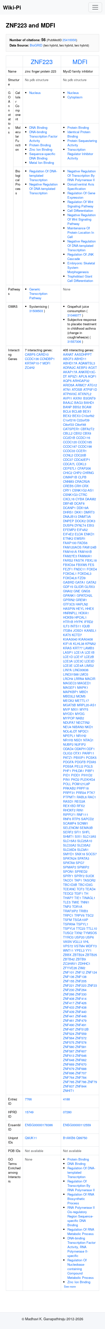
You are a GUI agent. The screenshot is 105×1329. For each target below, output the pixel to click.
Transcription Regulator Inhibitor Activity (80, 153)
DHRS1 (68, 512)
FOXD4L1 (70, 573)
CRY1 (67, 490)
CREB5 (68, 485)
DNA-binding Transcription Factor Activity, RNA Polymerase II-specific (81, 1247)
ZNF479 (80, 1020)
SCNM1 (82, 823)
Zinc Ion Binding (40, 149)
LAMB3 (89, 648)
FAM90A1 (85, 556)
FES (91, 564)
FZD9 (81, 578)
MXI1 (75, 709)
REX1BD (69, 805)
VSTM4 (79, 946)
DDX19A (83, 507)
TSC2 (89, 915)
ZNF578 (80, 1042)
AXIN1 (77, 398)
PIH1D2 (86, 775)
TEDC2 (68, 893)
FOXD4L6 (70, 578)
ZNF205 (80, 981)
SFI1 (77, 832)
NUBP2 (68, 744)
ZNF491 (80, 1024)
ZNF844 (80, 1086)
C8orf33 (68, 424)
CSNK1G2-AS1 (83, 490)
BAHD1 (89, 402)
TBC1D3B (70, 884)
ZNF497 (68, 1029)
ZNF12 (80, 972)
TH (86, 893)
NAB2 (80, 718)
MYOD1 (68, 713)
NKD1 (89, 727)
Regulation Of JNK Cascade (80, 256)
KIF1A (67, 643)
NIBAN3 (78, 727)
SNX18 (80, 854)
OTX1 (77, 753)
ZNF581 (80, 1046)
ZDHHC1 (84, 963)
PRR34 (81, 792)
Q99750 (81, 1137)
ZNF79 (92, 1081)
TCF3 (80, 889)
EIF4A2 (82, 529)
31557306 (74, 341)
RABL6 (82, 797)
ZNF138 (80, 976)
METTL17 (82, 700)
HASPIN (69, 608)
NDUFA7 (69, 722)
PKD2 (75, 779)
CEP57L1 (69, 468)
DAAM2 (90, 499)
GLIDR (79, 586)
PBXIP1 (79, 757)
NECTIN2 (83, 722)
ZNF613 (68, 1055)
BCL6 (67, 411)
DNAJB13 (70, 516)
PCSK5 (91, 757)
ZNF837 (68, 1086)
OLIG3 (67, 753)
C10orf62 (88, 415)
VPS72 (68, 946)
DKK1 (78, 512)
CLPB (82, 477)
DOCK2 (80, 521)
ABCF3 (68, 358)
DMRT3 (89, 512)
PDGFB (80, 762)
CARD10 (42, 354)
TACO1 (68, 880)
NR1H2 (81, 735)
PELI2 (78, 766)
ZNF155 (68, 981)
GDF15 (68, 586)
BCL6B (77, 411)
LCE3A (68, 661)
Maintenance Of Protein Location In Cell (80, 232)
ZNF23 (92, 985)
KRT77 (78, 648)
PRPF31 (69, 792)
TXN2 (78, 932)
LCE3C (79, 661)
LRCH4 (68, 678)
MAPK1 (82, 687)
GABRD (68, 582)
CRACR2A (82, 481)
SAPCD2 (87, 819)
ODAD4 (68, 748)
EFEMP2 (69, 529)
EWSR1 (79, 538)
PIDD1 (75, 775)
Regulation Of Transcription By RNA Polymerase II (81, 1185)
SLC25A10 (84, 840)
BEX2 (67, 415)
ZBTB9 (81, 959)
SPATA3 (83, 858)
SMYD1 (68, 854)
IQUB (86, 626)
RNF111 (82, 814)
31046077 (74, 315)
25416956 (69, 40)
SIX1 (78, 836)
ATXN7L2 (84, 393)
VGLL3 (77, 941)
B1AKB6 (69, 1137)
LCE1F (78, 656)
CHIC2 (67, 472)
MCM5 (80, 696)
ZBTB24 (78, 954)
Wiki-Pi (12, 7)
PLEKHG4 (87, 779)
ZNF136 (68, 976)
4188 (66, 1099)
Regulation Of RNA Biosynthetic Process (80, 1198)
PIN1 (66, 779)
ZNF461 (68, 1020)
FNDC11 (80, 569)
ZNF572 (80, 1038)
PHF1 (67, 770)
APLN (83, 376)
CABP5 (30, 354)
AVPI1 (67, 398)
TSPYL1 (82, 924)
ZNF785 (68, 1081)
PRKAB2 (69, 788)
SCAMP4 (69, 823)
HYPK (78, 621)
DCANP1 (69, 507)
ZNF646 (80, 1055)
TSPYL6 (69, 928)
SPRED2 (81, 871)
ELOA (79, 534)
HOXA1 (83, 613)
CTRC (83, 494)
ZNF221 (68, 985)
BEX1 (87, 411)
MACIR (90, 678)
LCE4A (79, 665)
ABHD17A (70, 363)
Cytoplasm (75, 97)
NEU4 (67, 727)
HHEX (89, 608)
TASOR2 (89, 880)
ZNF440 (80, 1011)
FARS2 (68, 560)
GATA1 (80, 582)
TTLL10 (91, 928)
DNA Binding (38, 127)
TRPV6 (79, 915)
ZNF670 (80, 1064)
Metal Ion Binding (41, 162)
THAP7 (68, 897)
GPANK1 (69, 595)
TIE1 (77, 897)
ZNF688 (80, 1068)
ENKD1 (89, 534)
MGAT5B (69, 705)
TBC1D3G (85, 884)
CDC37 (68, 459)
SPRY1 (68, 876)
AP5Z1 (73, 376)
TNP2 (67, 906)
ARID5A (68, 385)
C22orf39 (83, 420)
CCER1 (81, 450)
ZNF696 (68, 1073)
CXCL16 (68, 499)
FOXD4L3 (84, 573)
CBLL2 (68, 433)
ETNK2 (68, 538)
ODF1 (90, 748)
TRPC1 (68, 915)
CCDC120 (70, 442)
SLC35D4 (69, 849)
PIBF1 (89, 770)
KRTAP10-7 (33, 363)
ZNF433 (68, 1007)
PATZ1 (68, 757)
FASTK (79, 560)
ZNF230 (68, 989)
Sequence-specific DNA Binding (42, 155)
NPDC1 (83, 731)
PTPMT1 (69, 797)
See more (70, 1286)
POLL (67, 783)
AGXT (92, 367)
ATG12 (92, 385)
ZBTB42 (69, 959)
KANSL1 (90, 630)
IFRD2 (88, 621)
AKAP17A (70, 372)
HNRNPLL (70, 613)
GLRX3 (89, 586)
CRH (77, 485)
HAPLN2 (82, 604)
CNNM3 (68, 481)
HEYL (80, 608)
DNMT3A (84, 516)
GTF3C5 (69, 604)
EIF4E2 (68, 534)
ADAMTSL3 (86, 363)
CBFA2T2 (87, 429)
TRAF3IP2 (70, 911)
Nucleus (35, 92)
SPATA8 (69, 862)
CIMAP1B (70, 477)
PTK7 (91, 792)
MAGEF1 (69, 687)
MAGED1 (84, 683)
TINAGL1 (88, 897)
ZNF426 (80, 1003)
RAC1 (92, 797)
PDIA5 (91, 762)
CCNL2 (68, 455)
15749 (29, 1112)
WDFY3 (91, 946)
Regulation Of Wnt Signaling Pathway (80, 203)
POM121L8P (81, 783)
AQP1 (92, 376)
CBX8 (87, 433)
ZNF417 (68, 1003)
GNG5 (85, 591)
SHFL (86, 832)
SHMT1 (68, 836)
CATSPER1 (71, 429)
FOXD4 (92, 569)
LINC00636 (80, 670)
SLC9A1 (83, 849)
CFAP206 (84, 468)
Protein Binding (40, 145)
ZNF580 (68, 1046)
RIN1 (80, 810)
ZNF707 (80, 1073)
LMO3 (84, 674)
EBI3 (90, 525)
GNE (77, 591)
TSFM (67, 919)
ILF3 (66, 626)
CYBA (79, 499)
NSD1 (78, 740)
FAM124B (89, 547)
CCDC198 (85, 446)
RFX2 (81, 805)
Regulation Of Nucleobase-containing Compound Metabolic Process (80, 1269)
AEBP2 (82, 367)
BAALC (68, 402)
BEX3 (76, 415)
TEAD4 (90, 889)
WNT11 (68, 950)
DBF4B (68, 503)
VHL (86, 941)
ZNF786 (80, 1081)
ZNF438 (80, 1007)
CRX (85, 485)
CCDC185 (85, 442)
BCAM (86, 407)
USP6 (89, 937)
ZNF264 (80, 989)
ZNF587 (68, 1051)
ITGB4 (67, 630)
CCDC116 (83, 437)
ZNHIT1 (68, 1090)
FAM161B (85, 551)
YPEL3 (79, 950)
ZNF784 (80, 1077)
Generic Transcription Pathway (38, 293)
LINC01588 (71, 674)
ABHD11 (80, 358)
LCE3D (89, 661)
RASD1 (68, 801)
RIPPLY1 (69, 814)
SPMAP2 (69, 867)
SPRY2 (79, 876)
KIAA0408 (85, 639)
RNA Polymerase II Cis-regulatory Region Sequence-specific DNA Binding (81, 1216)
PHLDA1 (78, 770)
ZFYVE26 (70, 968)
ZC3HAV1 (70, 963)
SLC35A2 (83, 845)
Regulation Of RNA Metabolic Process (80, 1231)
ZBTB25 (91, 954)
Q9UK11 (31, 1137)
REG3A (79, 801)
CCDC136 (32, 358)
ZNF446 (80, 1016)
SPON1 (68, 871)
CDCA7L (69, 464)
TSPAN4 (69, 924)
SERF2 (68, 832)
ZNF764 (68, 1077)
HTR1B (68, 621)
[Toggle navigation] (95, 7)
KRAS (67, 648)
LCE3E (68, 665)
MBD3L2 (69, 696)
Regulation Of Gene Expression (81, 195)
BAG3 (78, 402)
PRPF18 (83, 788)
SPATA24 (69, 858)
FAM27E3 (70, 556)
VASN (67, 941)
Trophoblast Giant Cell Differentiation (80, 278)
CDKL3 (81, 464)
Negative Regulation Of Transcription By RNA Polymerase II (81, 175)
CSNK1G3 (70, 494)
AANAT (68, 354)
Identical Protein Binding (78, 134)
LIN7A (67, 670)
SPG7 (80, 862)
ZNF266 (68, 994)
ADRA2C (69, 367)
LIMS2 (89, 665)
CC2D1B (69, 437)
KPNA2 (90, 643)
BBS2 (77, 407)
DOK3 (91, 521)
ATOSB (77, 389)
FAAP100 (69, 542)
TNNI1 (84, 902)
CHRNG (88, 472)
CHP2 (77, 472)
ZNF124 (91, 972)
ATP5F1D (90, 389)
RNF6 (67, 819)
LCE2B (89, 656)
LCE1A (79, 652)
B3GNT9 (89, 398)
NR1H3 (68, 740)
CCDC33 (69, 450)
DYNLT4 (80, 525)
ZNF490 (68, 1024)
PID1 (66, 775)
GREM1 (81, 599)
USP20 (79, 937)
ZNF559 (80, 1033)
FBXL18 (91, 560)
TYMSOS (90, 932)
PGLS (88, 766)
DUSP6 (68, 525)
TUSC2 (68, 932)
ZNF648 (68, 1060)
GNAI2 (68, 591)
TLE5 (67, 902)
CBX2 (78, 433)
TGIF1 (78, 893)
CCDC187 (70, 446)
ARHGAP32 (81, 380)
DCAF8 (79, 503)
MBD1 (83, 691)
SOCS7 (91, 854)
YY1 (88, 950)
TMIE (75, 902)
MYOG (79, 713)
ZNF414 (80, 998)
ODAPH (79, 748)
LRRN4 (79, 678)
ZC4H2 (30, 367)
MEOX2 (68, 700)
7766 (28, 1099)
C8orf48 (80, 424)
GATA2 (91, 582)
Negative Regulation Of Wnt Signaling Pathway (81, 219)
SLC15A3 (69, 840)
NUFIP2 (80, 744)
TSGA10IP (80, 919)
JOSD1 (78, 630)
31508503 (36, 310)
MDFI (80, 61)
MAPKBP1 (70, 691)
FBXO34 (69, 564)
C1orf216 (69, 420)
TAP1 (78, 880)
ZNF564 (68, 1038)
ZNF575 (68, 1042)
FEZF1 (68, 569)
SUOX (89, 876)
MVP (66, 709)
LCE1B (89, 652)
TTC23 (80, 928)
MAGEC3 (69, 683)
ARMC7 (80, 385)
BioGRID (36, 45)
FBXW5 (81, 564)
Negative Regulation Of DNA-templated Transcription (43, 188)
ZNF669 (68, 1064)
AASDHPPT (83, 354)
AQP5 (67, 380)
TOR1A (77, 906)
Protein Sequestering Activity (82, 142)
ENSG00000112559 (77, 1125)
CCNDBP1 (47, 358)
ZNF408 (68, 998)
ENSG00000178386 (39, 1125)
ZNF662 (80, 1060)
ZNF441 (68, 1016)
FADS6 (82, 542)
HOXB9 (68, 617)
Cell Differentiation (80, 210)
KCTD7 (77, 634)
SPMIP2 (83, 867)
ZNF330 (80, 994)
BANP (67, 407)
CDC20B (80, 455)
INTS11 (75, 626)
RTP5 (76, 819)
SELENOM (71, 827)
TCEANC (69, 889)
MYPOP (69, 718)
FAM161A (70, 551)
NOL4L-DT (70, 731)
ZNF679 (68, 1068)
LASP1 (68, 652)
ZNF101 (68, 972)
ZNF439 (68, 1011)
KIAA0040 (70, 639)
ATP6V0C (70, 393)
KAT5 (67, 634)
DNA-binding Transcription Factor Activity (43, 136)
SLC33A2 (69, 845)
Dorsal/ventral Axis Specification (80, 186)
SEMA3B (86, 827)
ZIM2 (81, 968)
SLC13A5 (89, 836)
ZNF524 (68, 1033)
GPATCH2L (85, 595)
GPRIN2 (69, 599)
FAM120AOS (72, 547)
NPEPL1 (69, 735)
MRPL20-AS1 (86, 705)
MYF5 (84, 709)
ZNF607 (80, 1051)
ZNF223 (42, 61)
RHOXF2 (69, 810)
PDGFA (68, 762)
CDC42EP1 (82, 459)
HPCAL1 (80, 617)
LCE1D (68, 656)
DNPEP (68, 521)
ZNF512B (82, 1029)
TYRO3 (68, 937)
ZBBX (67, 954)
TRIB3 (83, 911)
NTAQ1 (88, 740)
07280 (67, 1112)
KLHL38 (78, 643)
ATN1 (67, 389)
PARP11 (88, 753)
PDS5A (68, 766)
